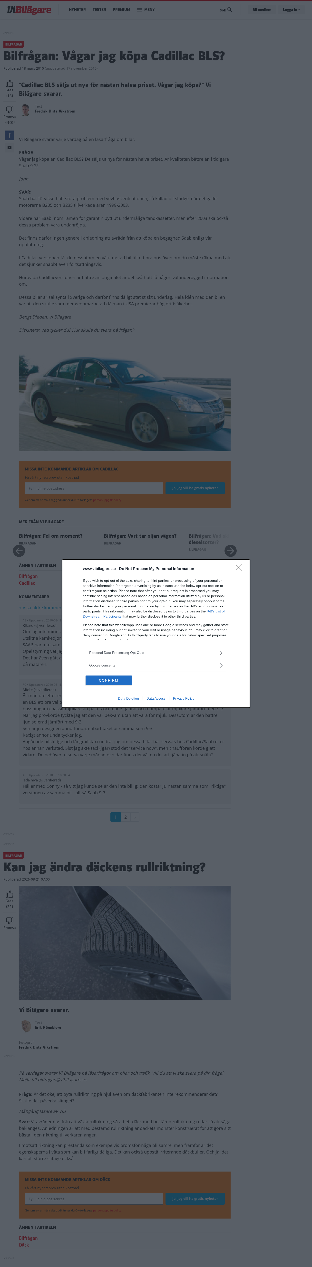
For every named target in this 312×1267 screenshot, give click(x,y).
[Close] (240, 569)
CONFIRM (108, 680)
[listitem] (156, 652)
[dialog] (156, 634)
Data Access (156, 698)
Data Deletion (128, 698)
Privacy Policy (183, 698)
